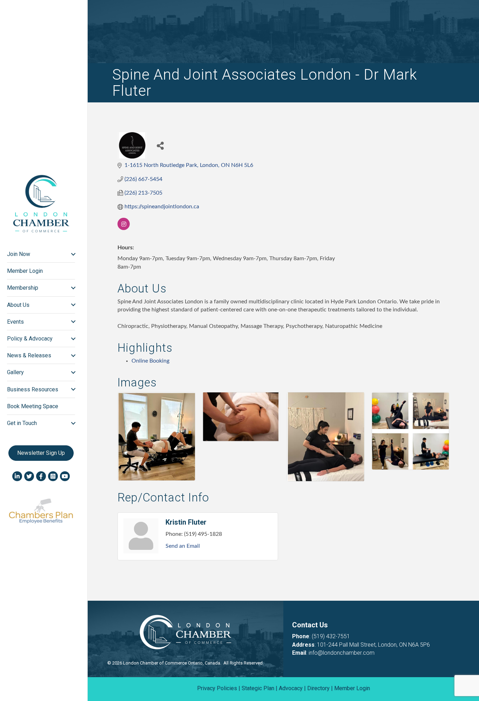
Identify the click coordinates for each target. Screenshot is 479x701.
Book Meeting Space (32, 406)
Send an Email (183, 546)
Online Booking (150, 361)
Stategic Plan (258, 688)
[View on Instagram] (123, 228)
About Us (18, 305)
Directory (318, 688)
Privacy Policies (217, 688)
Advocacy (291, 688)
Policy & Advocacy (30, 338)
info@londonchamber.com (342, 652)
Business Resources (32, 389)
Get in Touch (22, 423)
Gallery (15, 372)
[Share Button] (160, 145)
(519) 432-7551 (331, 636)
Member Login (25, 271)
